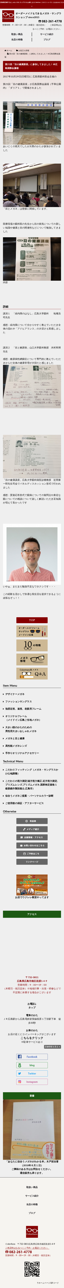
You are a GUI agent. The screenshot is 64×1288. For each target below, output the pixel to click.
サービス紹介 (47, 34)
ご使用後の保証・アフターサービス (24, 803)
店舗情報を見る (51, 1047)
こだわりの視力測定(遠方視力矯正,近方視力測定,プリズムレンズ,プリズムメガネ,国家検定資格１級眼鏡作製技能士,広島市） (31, 785)
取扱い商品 (17, 34)
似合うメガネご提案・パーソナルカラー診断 (29, 796)
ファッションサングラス (18, 701)
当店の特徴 (17, 40)
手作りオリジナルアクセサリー (22, 753)
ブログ (46, 40)
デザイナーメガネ (15, 694)
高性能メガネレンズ (16, 746)
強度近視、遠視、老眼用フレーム (23, 709)
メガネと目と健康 (15, 738)
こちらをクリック (32, 1038)
